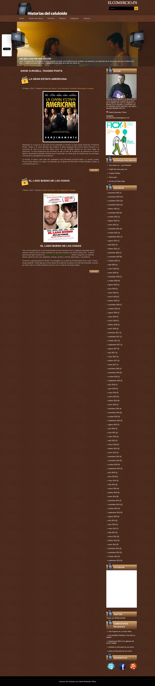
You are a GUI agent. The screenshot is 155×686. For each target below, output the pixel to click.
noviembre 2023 (114, 205)
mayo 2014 (112, 480)
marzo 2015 (112, 444)
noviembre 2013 (114, 504)
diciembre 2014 (113, 456)
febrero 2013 (112, 540)
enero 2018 (112, 329)
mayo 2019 (112, 293)
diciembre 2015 (113, 408)
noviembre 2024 (114, 201)
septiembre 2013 (114, 512)
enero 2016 (112, 404)
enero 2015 (112, 452)
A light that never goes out (118, 169)
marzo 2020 (112, 269)
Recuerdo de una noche (125, 647)
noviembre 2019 (114, 277)
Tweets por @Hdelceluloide (115, 618)
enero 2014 (112, 496)
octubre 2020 (112, 261)
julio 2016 (111, 385)
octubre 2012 (112, 556)
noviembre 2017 (114, 337)
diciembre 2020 (113, 253)
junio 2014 (112, 476)
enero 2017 (112, 365)
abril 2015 (111, 440)
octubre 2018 (112, 309)
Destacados (82, 88)
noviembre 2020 (114, 257)
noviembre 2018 (114, 305)
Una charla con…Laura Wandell (120, 165)
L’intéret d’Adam (114, 173)
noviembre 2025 (114, 197)
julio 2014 (111, 472)
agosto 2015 (112, 424)
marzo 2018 (112, 321)
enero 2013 (112, 544)
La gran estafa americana (48, 79)
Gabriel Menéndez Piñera (117, 112)
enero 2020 (112, 273)
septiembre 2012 (114, 560)
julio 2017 (111, 353)
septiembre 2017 (114, 345)
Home (21, 18)
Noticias (62, 18)
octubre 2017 (112, 341)
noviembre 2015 (114, 412)
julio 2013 (111, 520)
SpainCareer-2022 (114, 641)
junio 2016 (112, 389)
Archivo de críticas (36, 18)
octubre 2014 (112, 464)
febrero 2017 (112, 361)
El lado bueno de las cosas (49, 180)
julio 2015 (111, 428)
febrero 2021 (112, 249)
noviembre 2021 (114, 229)
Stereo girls (113, 177)
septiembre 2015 (114, 420)
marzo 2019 (112, 297)
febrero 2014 (112, 492)
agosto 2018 (112, 313)
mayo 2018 (112, 317)
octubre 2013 (112, 508)
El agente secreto (32, 58)
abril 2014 (111, 484)
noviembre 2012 (114, 552)
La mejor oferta (126, 631)
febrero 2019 (112, 301)
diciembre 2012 (113, 548)
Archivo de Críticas (49, 88)
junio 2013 (112, 524)
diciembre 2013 (113, 500)
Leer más (94, 170)
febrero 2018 (112, 325)
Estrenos (51, 18)
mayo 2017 (112, 357)
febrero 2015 (112, 448)
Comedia (73, 88)
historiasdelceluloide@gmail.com (117, 118)
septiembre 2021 (114, 237)
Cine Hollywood (63, 88)
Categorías (74, 18)
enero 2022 (112, 225)
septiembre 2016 (114, 381)
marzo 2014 (112, 488)
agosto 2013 (112, 516)
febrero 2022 (112, 221)
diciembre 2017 (113, 333)
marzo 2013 (112, 536)
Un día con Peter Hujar (117, 181)
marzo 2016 (112, 397)
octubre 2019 (112, 281)
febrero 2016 (112, 400)
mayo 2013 (112, 528)
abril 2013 (111, 532)
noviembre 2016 (114, 373)
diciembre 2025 (113, 193)
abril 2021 (111, 245)
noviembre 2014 (114, 460)
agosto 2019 (112, 285)
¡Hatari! (108, 637)
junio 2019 (112, 289)
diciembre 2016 (113, 369)
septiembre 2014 (114, 468)
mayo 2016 (112, 393)
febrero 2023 (112, 209)
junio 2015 (112, 432)
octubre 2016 (112, 377)
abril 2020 (111, 265)
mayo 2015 (112, 436)
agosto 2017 (112, 349)
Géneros (87, 18)
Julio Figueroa (113, 631)
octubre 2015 (112, 416)
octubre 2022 (112, 217)
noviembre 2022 (114, 213)
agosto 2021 (112, 241)
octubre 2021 (112, 233)
